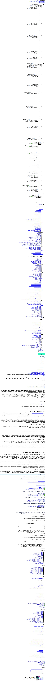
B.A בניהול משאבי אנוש (39, 612)
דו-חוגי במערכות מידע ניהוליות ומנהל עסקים (33, 219)
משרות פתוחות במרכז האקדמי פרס (37, 346)
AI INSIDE (39, 234)
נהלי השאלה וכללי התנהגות (36, 310)
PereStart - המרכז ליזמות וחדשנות (35, 276)
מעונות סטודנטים (40, 315)
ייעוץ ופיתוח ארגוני (37, 226)
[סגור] (43, 514)
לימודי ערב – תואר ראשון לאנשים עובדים (34, 220)
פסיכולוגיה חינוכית (38, 228)
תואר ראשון (41, 209)
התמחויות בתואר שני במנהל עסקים (35, 249)
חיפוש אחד (39, 306)
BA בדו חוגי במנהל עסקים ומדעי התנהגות (36, 559)
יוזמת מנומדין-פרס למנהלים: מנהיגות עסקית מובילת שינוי (31, 245)
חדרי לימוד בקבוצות (37, 311)
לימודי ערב (41, 562)
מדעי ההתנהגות (38, 211)
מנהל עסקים (38, 210)
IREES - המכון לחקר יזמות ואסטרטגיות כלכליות (32, 330)
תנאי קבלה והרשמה (39, 258)
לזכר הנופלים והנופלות (37, 325)
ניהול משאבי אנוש (38, 227)
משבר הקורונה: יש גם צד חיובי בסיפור (36, 403)
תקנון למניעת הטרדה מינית (36, 270)
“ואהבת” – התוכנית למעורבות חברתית (34, 292)
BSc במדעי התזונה (40, 555)
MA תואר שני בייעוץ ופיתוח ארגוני (37, 569)
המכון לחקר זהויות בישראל (36, 333)
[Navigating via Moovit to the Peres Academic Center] (41, 678)
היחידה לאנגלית (38, 275)
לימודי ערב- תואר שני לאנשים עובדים (34, 230)
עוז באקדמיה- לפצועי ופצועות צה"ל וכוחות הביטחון (32, 243)
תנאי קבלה (39, 259)
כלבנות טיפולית (38, 236)
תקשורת (39, 216)
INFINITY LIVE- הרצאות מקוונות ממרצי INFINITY (31, 345)
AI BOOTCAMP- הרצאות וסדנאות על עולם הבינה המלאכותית (30, 242)
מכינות (42, 250)
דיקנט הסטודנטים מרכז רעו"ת (38, 278)
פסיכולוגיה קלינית (38, 225)
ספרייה (41, 305)
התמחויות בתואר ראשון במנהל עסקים (34, 247)
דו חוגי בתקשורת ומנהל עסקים (35, 217)
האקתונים (39, 302)
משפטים (39, 212)
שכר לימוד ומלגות (38, 260)
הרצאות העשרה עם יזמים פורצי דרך (34, 304)
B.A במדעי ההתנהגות (39, 557)
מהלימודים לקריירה (33, 374)
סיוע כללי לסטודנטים (37, 287)
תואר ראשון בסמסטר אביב (36, 262)
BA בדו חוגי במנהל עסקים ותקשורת (37, 561)
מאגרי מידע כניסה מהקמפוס (36, 308)
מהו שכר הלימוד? (40, 369)
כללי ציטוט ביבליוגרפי (37, 312)
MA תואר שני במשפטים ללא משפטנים (36, 571)
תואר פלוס (39, 233)
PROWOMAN (38, 241)
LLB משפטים (40, 556)
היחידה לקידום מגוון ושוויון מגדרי (35, 274)
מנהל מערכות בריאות (37, 229)
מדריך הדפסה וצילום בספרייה (36, 314)
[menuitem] (21, 229)
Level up (41, 584)
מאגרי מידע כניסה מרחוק (36, 307)
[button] (41, 354)
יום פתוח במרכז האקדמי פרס (36, 261)
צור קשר (39, 349)
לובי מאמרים (39, 374)
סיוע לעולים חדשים (37, 293)
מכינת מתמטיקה (38, 252)
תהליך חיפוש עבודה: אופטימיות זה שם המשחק (35, 404)
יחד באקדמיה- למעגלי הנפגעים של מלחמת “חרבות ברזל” (31, 244)
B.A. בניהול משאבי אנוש (38, 553)
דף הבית (43, 374)
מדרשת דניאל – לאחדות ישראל (35, 297)
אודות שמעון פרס (38, 323)
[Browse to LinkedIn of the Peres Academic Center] (37, 669)
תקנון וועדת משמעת (37, 269)
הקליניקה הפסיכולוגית (37, 277)
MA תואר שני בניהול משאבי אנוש (37, 570)
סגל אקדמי (39, 327)
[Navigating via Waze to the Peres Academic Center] (41, 677)
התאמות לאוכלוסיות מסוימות (36, 285)
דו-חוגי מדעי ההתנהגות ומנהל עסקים (34, 218)
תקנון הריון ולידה (38, 268)
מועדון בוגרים (38, 336)
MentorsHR (38, 239)
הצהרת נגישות (38, 342)
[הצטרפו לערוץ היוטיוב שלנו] (32, 373)
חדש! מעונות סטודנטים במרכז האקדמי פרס (33, 316)
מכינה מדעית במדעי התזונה (36, 253)
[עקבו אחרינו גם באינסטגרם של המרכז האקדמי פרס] (39, 373)
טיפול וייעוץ (39, 295)
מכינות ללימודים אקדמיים (38, 626)
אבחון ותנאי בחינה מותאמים (36, 284)
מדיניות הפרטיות (42, 606)
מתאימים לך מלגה (38, 294)
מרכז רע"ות (41, 632)
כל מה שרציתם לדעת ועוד (36, 339)
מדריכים (39, 313)
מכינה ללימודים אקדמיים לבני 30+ (37, 578)
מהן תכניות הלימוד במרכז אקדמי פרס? (36, 370)
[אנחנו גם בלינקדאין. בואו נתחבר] (29, 373)
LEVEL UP (38, 235)
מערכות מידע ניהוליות (37, 213)
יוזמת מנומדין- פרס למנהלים (38, 587)
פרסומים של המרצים (37, 328)
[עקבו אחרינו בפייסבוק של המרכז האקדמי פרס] (43, 373)
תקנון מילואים (38, 267)
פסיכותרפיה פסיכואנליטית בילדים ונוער (34, 237)
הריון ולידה (39, 281)
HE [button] (44, 357)
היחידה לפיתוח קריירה (39, 630)
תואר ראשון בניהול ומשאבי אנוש (37, 413)
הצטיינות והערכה (38, 288)
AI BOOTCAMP (40, 583)
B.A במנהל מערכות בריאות (38, 558)
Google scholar (38, 309)
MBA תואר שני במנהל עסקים (38, 567)
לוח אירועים (41, 343)
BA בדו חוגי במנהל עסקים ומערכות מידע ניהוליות (34, 560)
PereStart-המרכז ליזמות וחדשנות (35, 301)
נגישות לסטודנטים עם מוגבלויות (35, 296)
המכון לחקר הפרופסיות (37, 332)
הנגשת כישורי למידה (37, 283)
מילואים (39, 280)
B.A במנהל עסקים (40, 552)
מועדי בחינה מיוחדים (37, 282)
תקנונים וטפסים (38, 265)
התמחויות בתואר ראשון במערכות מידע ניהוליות (33, 248)
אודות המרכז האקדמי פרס (36, 322)
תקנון (40, 341)
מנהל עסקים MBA (37, 223)
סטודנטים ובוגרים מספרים (36, 337)
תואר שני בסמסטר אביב (37, 263)
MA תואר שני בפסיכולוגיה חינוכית (37, 568)
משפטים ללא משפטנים (37, 224)
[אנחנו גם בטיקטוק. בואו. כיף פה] (35, 373)
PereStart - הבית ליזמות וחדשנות (37, 631)
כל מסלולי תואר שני (37, 231)
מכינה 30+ (39, 251)
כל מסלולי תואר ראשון (37, 221)
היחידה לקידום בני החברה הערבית (35, 286)
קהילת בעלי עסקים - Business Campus (34, 303)
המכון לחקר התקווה (37, 331)
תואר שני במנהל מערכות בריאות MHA (36, 572)
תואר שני (41, 222)
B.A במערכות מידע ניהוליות (38, 554)
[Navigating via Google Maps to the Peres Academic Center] (40, 679)
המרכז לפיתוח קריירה (37, 273)
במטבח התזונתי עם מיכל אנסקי (35, 238)
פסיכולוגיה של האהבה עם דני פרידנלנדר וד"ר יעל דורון (32, 240)
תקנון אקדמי (38, 266)
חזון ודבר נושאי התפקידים (36, 324)
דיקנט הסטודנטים (38, 279)
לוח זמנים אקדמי (38, 271)
